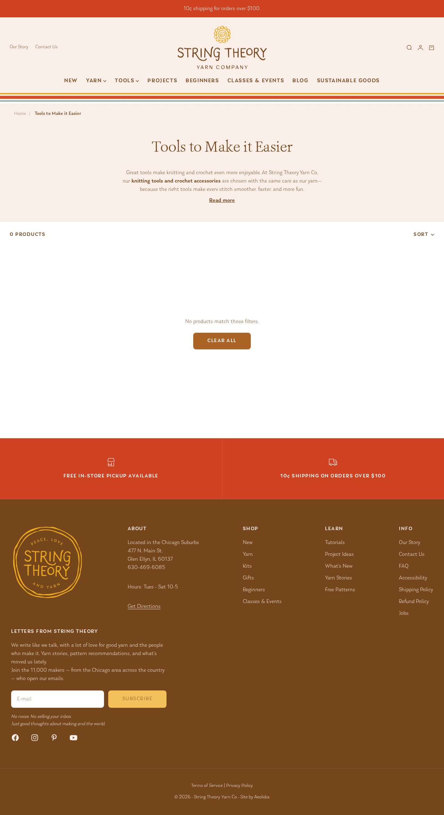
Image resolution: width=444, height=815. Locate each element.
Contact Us (46, 47)
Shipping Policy (416, 590)
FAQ (404, 566)
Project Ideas (339, 554)
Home (20, 113)
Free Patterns (340, 590)
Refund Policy (414, 601)
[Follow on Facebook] (15, 737)
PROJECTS (162, 81)
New (71, 81)
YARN (94, 81)
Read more (222, 200)
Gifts (248, 578)
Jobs (404, 613)
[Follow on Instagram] (35, 737)
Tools (124, 81)
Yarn (248, 554)
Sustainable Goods (348, 81)
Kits (247, 566)
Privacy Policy (239, 785)
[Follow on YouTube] (73, 737)
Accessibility (413, 578)
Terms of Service (207, 785)
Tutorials (335, 542)
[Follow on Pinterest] (54, 737)
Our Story (19, 47)
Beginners (202, 81)
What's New (338, 566)
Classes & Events (256, 81)
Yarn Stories (338, 578)
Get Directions (144, 606)
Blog (300, 81)
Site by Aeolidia (255, 797)
